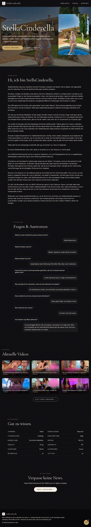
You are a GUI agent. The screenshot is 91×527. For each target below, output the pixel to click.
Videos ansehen (12, 47)
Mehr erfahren (32, 47)
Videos (75, 3)
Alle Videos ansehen (45, 399)
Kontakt (85, 3)
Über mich (65, 3)
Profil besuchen (45, 489)
